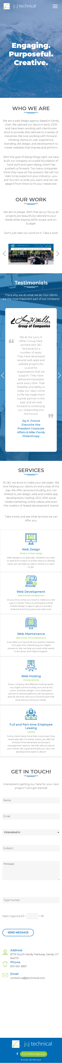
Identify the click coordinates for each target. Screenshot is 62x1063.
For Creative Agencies (33, 1054)
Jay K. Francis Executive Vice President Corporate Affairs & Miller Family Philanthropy (31, 428)
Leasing (31, 732)
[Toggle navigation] (55, 6)
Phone (15, 962)
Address (16, 950)
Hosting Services (31, 680)
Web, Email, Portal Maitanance (31, 638)
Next (57, 254)
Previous (4, 254)
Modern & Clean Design (31, 553)
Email (14, 974)
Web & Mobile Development (31, 595)
